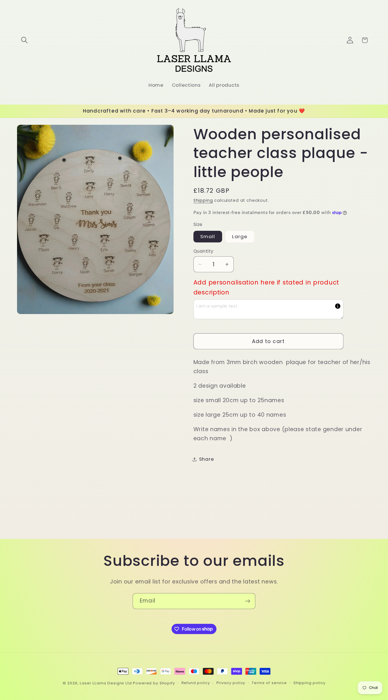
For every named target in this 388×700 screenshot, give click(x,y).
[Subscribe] (247, 601)
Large (239, 236)
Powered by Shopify (154, 683)
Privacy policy (230, 683)
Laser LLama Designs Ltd (106, 683)
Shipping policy (309, 683)
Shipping (203, 200)
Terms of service (269, 683)
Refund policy (196, 683)
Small (207, 236)
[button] (24, 40)
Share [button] (206, 459)
